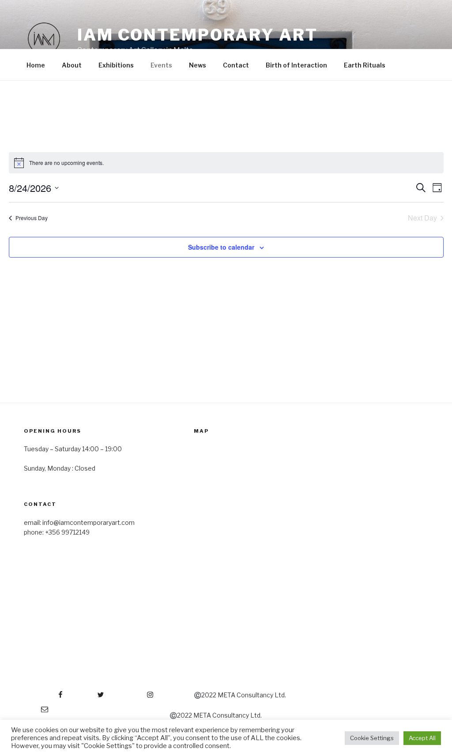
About (72, 65)
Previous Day (31, 217)
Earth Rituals (364, 65)
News (197, 65)
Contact (236, 65)
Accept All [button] (422, 737)
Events (161, 65)
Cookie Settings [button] (372, 737)
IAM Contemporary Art (197, 35)
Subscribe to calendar (221, 247)
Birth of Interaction (296, 65)
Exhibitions (116, 65)
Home (35, 65)
